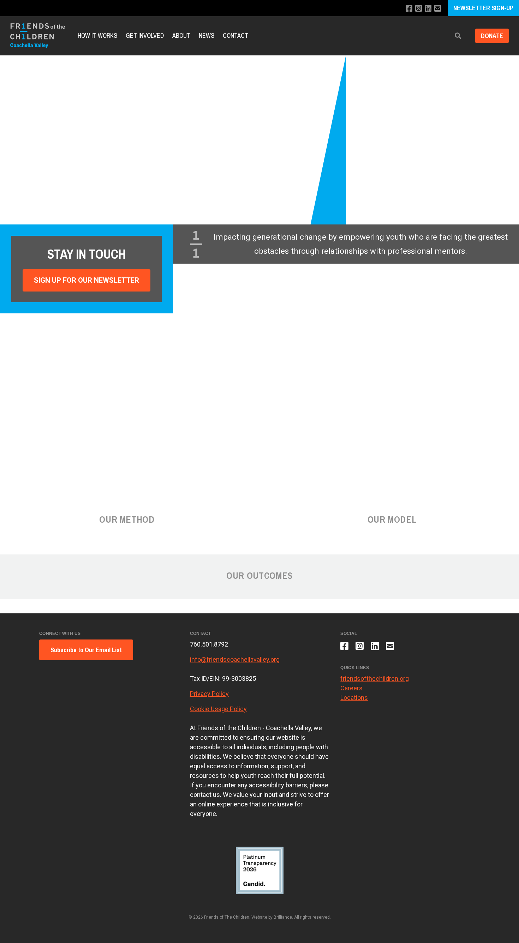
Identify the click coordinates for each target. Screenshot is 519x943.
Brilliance (283, 917)
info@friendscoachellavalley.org (235, 659)
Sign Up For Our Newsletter (86, 280)
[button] (458, 36)
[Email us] (437, 8)
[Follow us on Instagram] (418, 8)
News (206, 35)
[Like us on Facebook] (409, 8)
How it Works (97, 35)
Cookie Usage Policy (218, 709)
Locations (354, 697)
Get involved (145, 35)
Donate (492, 35)
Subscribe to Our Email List (86, 649)
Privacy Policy (209, 693)
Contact (235, 35)
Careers (351, 688)
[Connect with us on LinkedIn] (428, 8)
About (181, 35)
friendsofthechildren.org (374, 678)
